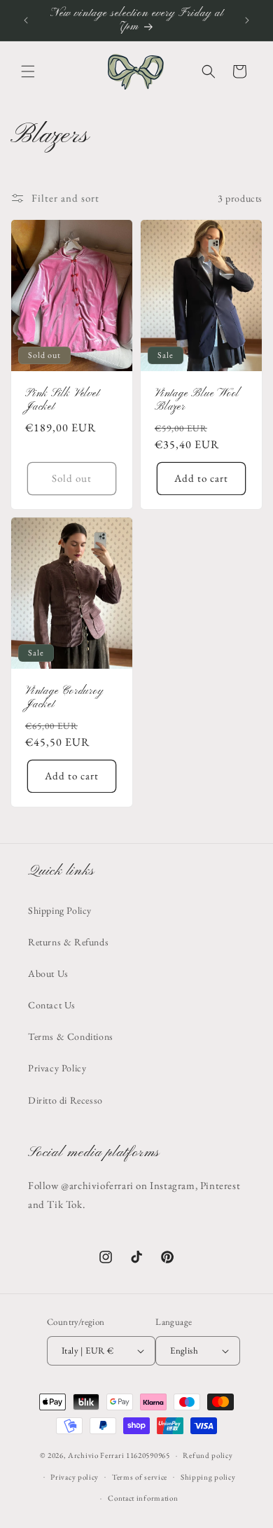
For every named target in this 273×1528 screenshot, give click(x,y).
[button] (28, 71)
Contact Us (52, 1005)
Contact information (143, 1498)
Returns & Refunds (68, 942)
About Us (48, 973)
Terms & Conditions (70, 1036)
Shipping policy (208, 1477)
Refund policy (207, 1455)
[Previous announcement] (25, 20)
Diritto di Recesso (65, 1100)
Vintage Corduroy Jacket (64, 698)
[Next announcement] (247, 20)
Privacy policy (74, 1477)
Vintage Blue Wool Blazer (197, 401)
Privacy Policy (57, 1068)
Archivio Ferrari (96, 1455)
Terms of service (139, 1477)
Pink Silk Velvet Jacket (62, 401)
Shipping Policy (60, 910)
